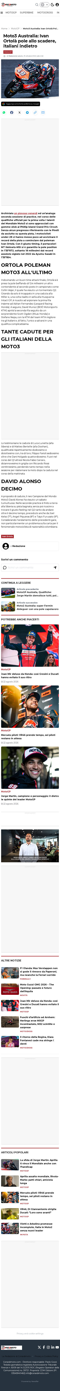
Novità (23, 995)
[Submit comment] (55, 567)
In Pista (24, 1235)
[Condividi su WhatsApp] (4, 112)
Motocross (26, 1031)
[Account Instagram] (48, 1347)
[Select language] (44, 4)
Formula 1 (25, 979)
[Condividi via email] (43, 112)
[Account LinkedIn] (52, 1347)
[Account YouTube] (57, 1347)
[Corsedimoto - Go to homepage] (11, 1348)
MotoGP (8, 52)
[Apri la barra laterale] (1, 12)
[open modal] (57, 4)
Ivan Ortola (7, 536)
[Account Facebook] (43, 1347)
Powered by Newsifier (30, 1381)
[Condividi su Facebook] (12, 112)
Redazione (13, 56)
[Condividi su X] (19, 112)
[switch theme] (52, 5)
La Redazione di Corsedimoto (16, 1356)
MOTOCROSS (45, 12)
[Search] (37, 4)
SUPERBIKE (27, 12)
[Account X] (39, 1347)
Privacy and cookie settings (30, 1333)
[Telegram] (27, 112)
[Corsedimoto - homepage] (11, 5)
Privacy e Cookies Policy (46, 1356)
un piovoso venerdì (25, 213)
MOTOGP (11, 12)
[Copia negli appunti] (35, 112)
